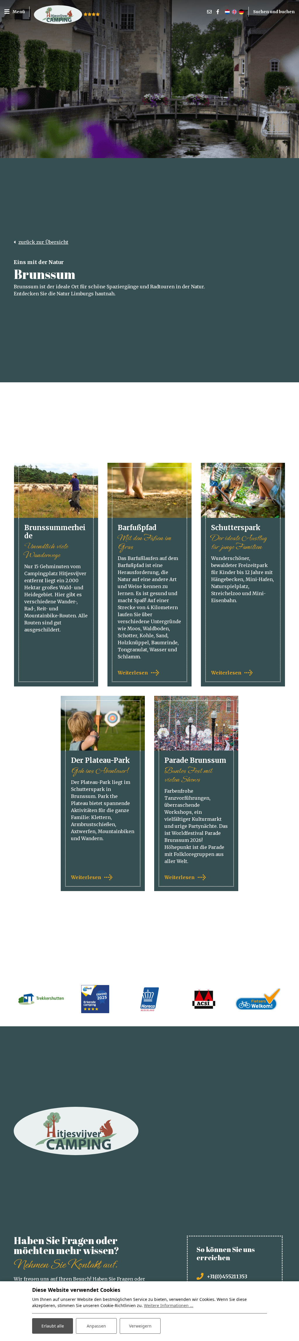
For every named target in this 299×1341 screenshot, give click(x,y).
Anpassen (96, 1326)
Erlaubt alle (52, 1326)
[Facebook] (218, 11)
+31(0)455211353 (227, 1276)
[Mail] (209, 11)
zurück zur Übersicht (43, 242)
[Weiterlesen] (149, 490)
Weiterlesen (133, 673)
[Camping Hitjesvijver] (58, 11)
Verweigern (140, 1326)
